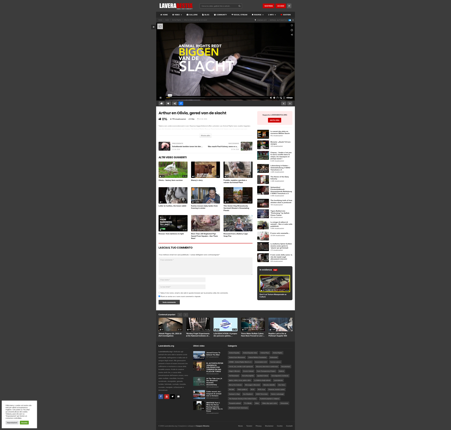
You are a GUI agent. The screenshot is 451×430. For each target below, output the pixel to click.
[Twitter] (172, 396)
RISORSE (258, 15)
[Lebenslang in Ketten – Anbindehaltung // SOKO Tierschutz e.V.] (263, 168)
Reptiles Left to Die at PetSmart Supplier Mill (277, 335)
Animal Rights (176, 20)
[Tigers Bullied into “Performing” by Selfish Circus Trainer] (263, 213)
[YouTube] (166, 396)
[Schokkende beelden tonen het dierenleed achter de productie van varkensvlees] (181, 147)
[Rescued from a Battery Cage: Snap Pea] (238, 223)
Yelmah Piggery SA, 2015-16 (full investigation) (170, 335)
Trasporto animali (235, 403)
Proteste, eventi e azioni (276, 389)
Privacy (259, 426)
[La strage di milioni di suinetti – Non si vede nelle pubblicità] (263, 225)
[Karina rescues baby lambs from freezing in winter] (205, 195)
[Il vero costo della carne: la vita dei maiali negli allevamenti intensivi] (263, 257)
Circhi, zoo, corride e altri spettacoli (241, 366)
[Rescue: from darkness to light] (173, 223)
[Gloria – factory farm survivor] (173, 170)
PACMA (231, 389)
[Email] (178, 396)
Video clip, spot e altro (269, 403)
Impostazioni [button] (12, 423)
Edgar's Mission (234, 371)
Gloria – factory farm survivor (171, 180)
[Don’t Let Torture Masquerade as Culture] (275, 283)
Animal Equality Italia (250, 353)
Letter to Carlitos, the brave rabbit (172, 206)
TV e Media (247, 403)
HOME (165, 15)
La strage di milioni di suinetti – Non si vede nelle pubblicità (281, 224)
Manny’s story (197, 180)
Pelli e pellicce (242, 389)
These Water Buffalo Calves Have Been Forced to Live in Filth (252, 335)
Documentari (285, 366)
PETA (252, 389)
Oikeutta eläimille (269, 385)
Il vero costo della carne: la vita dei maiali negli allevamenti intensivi (281, 257)
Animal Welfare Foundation (257, 357)
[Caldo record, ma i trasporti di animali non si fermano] (199, 394)
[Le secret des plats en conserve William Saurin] (263, 134)
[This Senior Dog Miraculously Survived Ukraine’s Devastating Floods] (238, 195)
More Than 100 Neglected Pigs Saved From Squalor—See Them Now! (204, 236)
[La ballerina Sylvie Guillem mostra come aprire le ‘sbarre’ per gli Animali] (263, 246)
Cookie (280, 426)
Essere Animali (248, 371)
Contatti (289, 426)
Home (160, 20)
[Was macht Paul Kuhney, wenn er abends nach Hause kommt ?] (230, 147)
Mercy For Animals (235, 385)
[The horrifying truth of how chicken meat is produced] (263, 203)
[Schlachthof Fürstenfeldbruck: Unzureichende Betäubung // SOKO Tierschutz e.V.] (263, 190)
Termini (249, 426)
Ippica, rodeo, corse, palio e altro (240, 380)
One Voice (281, 385)
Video (257, 403)
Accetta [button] (24, 423)
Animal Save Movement (237, 357)
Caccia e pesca (275, 362)
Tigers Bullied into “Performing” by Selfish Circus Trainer (279, 213)
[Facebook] (160, 396)
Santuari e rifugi (234, 394)
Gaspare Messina (202, 426)
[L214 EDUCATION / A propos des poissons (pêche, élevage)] (225, 324)
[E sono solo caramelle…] (263, 236)
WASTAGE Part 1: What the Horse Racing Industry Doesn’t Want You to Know (214, 407)
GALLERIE (193, 15)
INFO (271, 15)
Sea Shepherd (248, 394)
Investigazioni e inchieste (280, 376)
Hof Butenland (234, 376)
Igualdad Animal (262, 376)
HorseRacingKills (248, 376)
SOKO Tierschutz (262, 394)
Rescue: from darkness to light (171, 234)
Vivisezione (284, 403)
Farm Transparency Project (266, 371)
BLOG (206, 15)
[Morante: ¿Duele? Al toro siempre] (263, 144)
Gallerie (281, 371)
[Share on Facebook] (181, 103)
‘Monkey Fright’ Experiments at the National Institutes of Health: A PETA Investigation (198, 335)
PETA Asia (261, 389)
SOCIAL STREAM (240, 15)
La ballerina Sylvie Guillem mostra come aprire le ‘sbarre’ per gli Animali (281, 246)
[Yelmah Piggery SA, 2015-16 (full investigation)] (171, 324)
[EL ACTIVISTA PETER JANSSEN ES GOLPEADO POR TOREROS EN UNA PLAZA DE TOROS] (199, 366)
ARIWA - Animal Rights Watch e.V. (240, 362)
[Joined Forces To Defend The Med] (199, 355)
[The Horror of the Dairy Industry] (263, 179)
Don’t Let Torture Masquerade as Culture (273, 295)
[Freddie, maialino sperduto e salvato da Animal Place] (238, 170)
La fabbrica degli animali (262, 380)
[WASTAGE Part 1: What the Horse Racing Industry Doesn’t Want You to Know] (199, 405)
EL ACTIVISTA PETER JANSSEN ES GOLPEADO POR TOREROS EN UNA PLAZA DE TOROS (214, 367)
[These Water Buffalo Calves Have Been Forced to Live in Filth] (253, 324)
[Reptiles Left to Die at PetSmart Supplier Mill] (280, 324)
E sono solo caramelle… (280, 233)
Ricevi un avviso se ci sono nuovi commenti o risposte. (180, 296)
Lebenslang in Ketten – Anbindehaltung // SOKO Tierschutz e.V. (280, 168)
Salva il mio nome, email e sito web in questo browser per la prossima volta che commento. (194, 293)
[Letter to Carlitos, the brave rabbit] (173, 195)
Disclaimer (269, 426)
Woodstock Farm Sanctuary (238, 408)
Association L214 (261, 362)
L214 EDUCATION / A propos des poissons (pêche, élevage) (225, 335)
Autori (167, 20)
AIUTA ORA (274, 120)
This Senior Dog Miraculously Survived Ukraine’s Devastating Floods (236, 208)
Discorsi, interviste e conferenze (267, 366)
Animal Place (264, 353)
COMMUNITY (221, 15)
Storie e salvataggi (277, 394)
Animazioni (273, 357)
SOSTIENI (287, 15)
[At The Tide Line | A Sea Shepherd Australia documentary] (199, 381)
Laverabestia (278, 380)
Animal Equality (234, 353)
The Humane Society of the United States (242, 399)
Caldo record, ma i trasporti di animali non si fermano (213, 394)
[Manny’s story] (205, 170)
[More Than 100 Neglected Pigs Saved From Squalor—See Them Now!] (205, 223)
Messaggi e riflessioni (252, 385)
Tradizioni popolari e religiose (269, 399)
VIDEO (177, 15)
